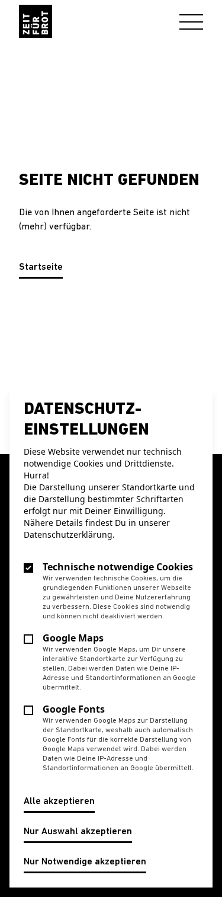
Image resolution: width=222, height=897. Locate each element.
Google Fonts (74, 709)
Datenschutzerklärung (68, 534)
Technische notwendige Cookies (118, 566)
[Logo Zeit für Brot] (35, 21)
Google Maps (73, 637)
